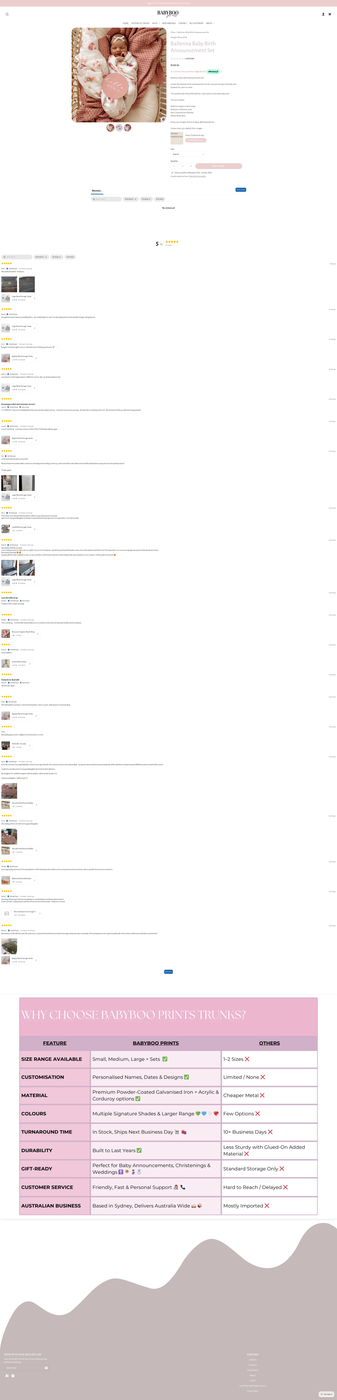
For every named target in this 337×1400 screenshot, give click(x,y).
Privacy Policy (252, 1391)
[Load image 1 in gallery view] (110, 128)
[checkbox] (159, 199)
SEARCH (252, 1360)
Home (173, 32)
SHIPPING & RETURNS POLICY (252, 1386)
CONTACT (253, 1365)
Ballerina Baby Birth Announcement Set (193, 32)
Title (172, 149)
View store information (197, 176)
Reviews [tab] (97, 190)
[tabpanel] (168, 217)
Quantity (174, 161)
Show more (168, 971)
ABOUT (253, 1375)
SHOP (252, 1381)
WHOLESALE (252, 1370)
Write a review (241, 189)
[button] (7, 14)
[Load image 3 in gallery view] (128, 128)
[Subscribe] (46, 1368)
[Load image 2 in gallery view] (119, 128)
